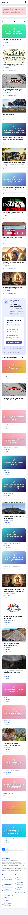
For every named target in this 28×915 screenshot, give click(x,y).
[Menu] (25, 2)
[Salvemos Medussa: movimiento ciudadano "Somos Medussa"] (14, 85)
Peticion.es (4, 2)
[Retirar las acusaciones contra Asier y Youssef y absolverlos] (14, 209)
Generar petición (15, 342)
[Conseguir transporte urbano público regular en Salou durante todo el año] (14, 159)
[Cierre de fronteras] (14, 110)
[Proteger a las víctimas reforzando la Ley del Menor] (14, 258)
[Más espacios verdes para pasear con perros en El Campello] (14, 61)
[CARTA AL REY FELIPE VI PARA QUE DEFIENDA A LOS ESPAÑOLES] (14, 36)
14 (9, 852)
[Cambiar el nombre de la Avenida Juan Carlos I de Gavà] (14, 233)
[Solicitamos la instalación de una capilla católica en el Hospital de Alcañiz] (14, 283)
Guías (4, 875)
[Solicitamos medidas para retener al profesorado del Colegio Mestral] (14, 184)
